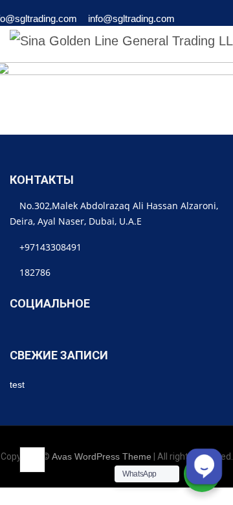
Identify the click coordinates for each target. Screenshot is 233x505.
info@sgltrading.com (131, 18)
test (17, 384)
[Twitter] (36, 330)
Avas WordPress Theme (101, 456)
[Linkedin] (18, 330)
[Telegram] (93, 330)
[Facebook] (55, 330)
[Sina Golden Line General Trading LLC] (121, 41)
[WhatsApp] (198, 22)
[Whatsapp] (112, 330)
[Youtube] (130, 330)
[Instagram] (74, 330)
